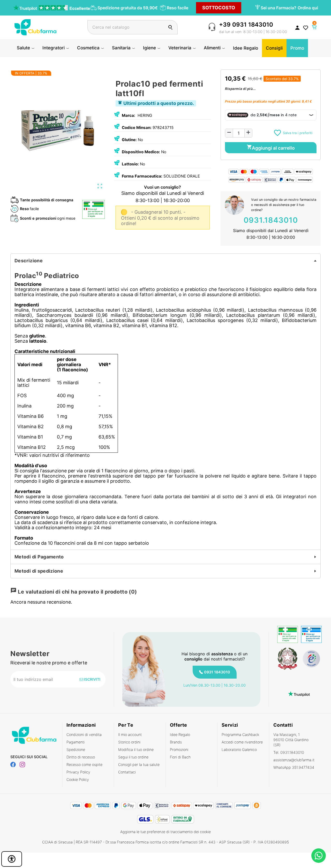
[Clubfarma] (35, 26)
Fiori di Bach (180, 757)
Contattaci (127, 772)
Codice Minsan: (137, 127)
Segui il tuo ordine (133, 757)
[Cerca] (170, 27)
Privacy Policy (78, 772)
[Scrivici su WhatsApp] (318, 855)
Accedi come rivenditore (242, 742)
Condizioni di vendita (84, 734)
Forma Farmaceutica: (142, 176)
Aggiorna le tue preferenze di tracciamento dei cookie (165, 831)
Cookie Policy (77, 779)
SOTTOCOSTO (218, 7)
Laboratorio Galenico (239, 749)
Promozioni (179, 749)
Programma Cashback (240, 734)
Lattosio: (130, 164)
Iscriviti (91, 679)
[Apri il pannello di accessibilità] (11, 859)
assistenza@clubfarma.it (293, 760)
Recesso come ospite (84, 764)
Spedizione (75, 749)
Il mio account (130, 734)
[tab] (165, 261)
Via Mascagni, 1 (291, 739)
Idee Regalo (180, 734)
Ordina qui (308, 7)
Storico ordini (129, 742)
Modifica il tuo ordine (136, 749)
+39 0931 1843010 (246, 24)
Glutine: (129, 139)
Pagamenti (75, 742)
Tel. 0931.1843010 (288, 752)
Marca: (128, 115)
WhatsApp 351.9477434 (293, 767)
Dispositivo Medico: (141, 151)
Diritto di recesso (80, 757)
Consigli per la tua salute (139, 764)
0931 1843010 (217, 672)
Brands (176, 742)
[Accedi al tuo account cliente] (297, 27)
